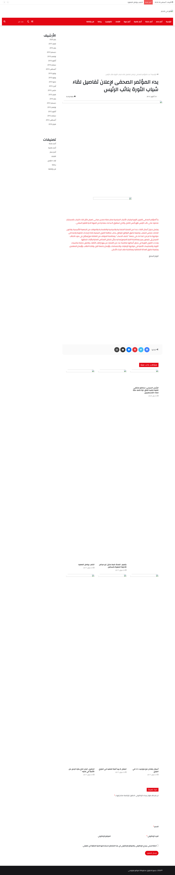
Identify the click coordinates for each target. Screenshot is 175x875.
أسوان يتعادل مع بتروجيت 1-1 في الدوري (128, 2)
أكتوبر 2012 (52, 111)
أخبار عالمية (138, 21)
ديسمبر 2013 (51, 52)
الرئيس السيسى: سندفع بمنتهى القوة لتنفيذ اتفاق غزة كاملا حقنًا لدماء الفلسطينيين (145, 390)
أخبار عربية (127, 21)
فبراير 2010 (52, 124)
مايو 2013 (52, 81)
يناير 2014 (53, 47)
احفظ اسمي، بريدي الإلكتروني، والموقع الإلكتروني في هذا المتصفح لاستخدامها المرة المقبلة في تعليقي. (119, 845)
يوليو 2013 (52, 73)
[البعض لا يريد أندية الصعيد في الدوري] (112, 670)
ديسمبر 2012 (51, 102)
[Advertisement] (112, 47)
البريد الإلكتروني (152, 836)
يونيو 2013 (52, 77)
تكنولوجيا (108, 21)
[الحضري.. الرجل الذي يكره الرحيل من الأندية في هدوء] (80, 670)
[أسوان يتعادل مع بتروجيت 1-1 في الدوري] (144, 670)
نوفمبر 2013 (51, 56)
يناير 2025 (53, 39)
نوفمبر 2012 (51, 107)
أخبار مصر (159, 21)
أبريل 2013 (52, 86)
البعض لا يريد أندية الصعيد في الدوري (112, 769)
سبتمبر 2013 (51, 64)
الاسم (155, 826)
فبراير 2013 (52, 94)
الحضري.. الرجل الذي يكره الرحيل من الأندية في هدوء (81, 770)
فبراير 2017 (52, 43)
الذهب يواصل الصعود (86, 564)
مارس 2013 (52, 90)
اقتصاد (117, 21)
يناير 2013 (53, 98)
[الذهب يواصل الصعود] (80, 466)
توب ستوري (52, 160)
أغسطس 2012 (51, 119)
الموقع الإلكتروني (104, 836)
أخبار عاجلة (148, 21)
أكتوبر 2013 (52, 60)
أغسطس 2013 (51, 69)
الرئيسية (168, 21)
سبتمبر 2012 (51, 115)
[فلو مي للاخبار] (167, 11)
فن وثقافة (90, 21)
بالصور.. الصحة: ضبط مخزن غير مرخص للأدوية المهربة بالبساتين (112, 566)
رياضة (100, 21)
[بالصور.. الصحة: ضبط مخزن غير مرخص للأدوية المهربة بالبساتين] (112, 466)
